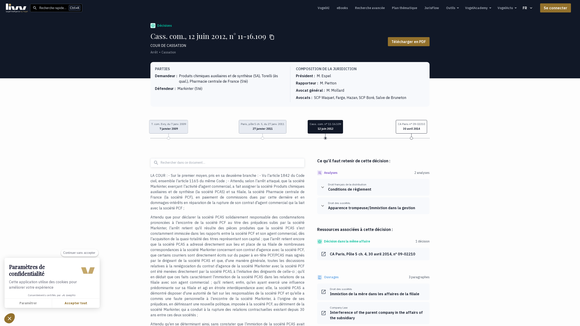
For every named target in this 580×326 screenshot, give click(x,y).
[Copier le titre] (272, 37)
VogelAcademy (476, 8)
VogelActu (505, 8)
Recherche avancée (370, 8)
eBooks (342, 8)
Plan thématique (404, 8)
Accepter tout (76, 303)
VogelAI (323, 8)
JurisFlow (431, 8)
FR (525, 8)
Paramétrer (28, 303)
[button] (411, 126)
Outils (450, 8)
